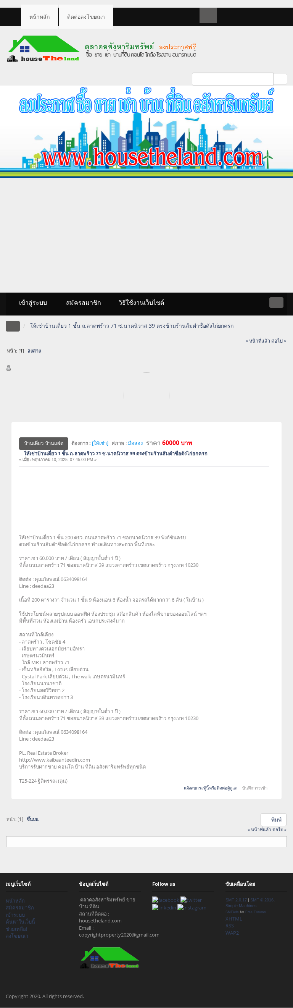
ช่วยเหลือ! (16, 928)
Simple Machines (241, 905)
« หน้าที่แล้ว (258, 341)
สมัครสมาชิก (82, 302)
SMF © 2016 (262, 900)
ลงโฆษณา (17, 935)
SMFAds (232, 912)
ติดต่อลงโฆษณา (86, 16)
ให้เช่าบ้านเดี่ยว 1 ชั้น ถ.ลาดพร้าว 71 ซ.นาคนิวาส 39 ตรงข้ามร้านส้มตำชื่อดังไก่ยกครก (116, 453)
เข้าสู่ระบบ (32, 302)
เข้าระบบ (15, 914)
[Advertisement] (146, 235)
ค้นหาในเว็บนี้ (20, 921)
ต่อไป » (278, 341)
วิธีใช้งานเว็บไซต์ (141, 302)
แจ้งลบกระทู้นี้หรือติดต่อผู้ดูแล (211, 788)
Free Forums (255, 912)
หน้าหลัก (39, 16)
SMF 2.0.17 (236, 900)
